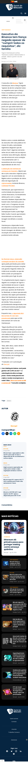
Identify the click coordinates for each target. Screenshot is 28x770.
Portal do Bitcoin (14, 7)
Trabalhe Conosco (14, 732)
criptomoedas (7, 183)
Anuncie (14, 729)
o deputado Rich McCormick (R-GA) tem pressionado (13, 315)
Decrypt (14, 426)
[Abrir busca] (21, 13)
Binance (15, 83)
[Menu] (25, 13)
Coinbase (5, 186)
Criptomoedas (6, 30)
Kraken (12, 186)
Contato (14, 721)
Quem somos (14, 718)
